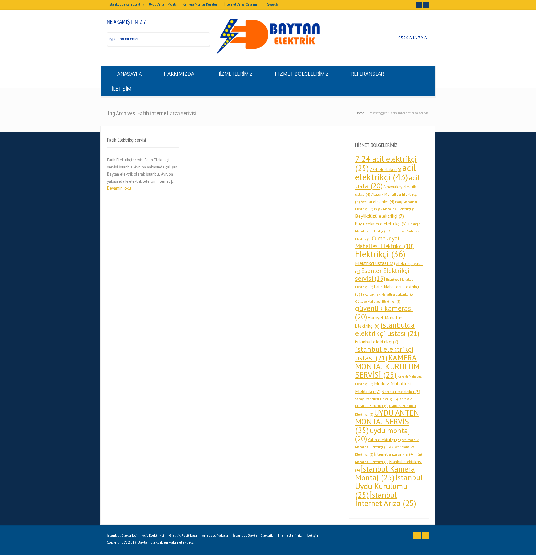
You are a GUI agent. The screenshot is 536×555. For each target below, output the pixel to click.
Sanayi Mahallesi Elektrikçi (376, 399)
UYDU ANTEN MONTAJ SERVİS (387, 421)
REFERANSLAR (367, 74)
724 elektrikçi (385, 169)
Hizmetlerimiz (290, 535)
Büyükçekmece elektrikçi (381, 223)
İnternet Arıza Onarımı (241, 4)
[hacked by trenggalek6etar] (267, 53)
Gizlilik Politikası (183, 535)
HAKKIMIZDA (179, 74)
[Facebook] (419, 5)
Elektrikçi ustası (375, 263)
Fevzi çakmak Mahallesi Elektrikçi (387, 294)
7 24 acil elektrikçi (386, 163)
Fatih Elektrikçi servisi (126, 140)
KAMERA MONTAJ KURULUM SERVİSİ (387, 366)
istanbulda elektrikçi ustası (387, 329)
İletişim (313, 535)
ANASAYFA (129, 74)
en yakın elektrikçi (179, 542)
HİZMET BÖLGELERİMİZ (302, 74)
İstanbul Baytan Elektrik (126, 4)
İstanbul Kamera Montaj (385, 472)
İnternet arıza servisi (394, 454)
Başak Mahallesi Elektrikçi (395, 209)
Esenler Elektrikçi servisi (382, 274)
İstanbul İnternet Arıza (385, 499)
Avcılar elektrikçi (377, 201)
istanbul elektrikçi (376, 341)
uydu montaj (382, 435)
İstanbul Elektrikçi (122, 535)
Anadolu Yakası (215, 535)
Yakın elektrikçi (384, 439)
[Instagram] (426, 5)
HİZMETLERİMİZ (234, 74)
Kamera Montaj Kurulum (201, 4)
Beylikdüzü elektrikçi (379, 216)
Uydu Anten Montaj (163, 4)
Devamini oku (119, 188)
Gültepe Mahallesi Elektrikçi (377, 301)
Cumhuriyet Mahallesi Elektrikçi (384, 242)
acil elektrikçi (385, 172)
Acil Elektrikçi (153, 535)
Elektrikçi (380, 254)
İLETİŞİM (121, 89)
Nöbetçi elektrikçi (401, 391)
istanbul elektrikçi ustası (384, 353)
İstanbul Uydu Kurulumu (388, 486)
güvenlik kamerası (384, 312)
